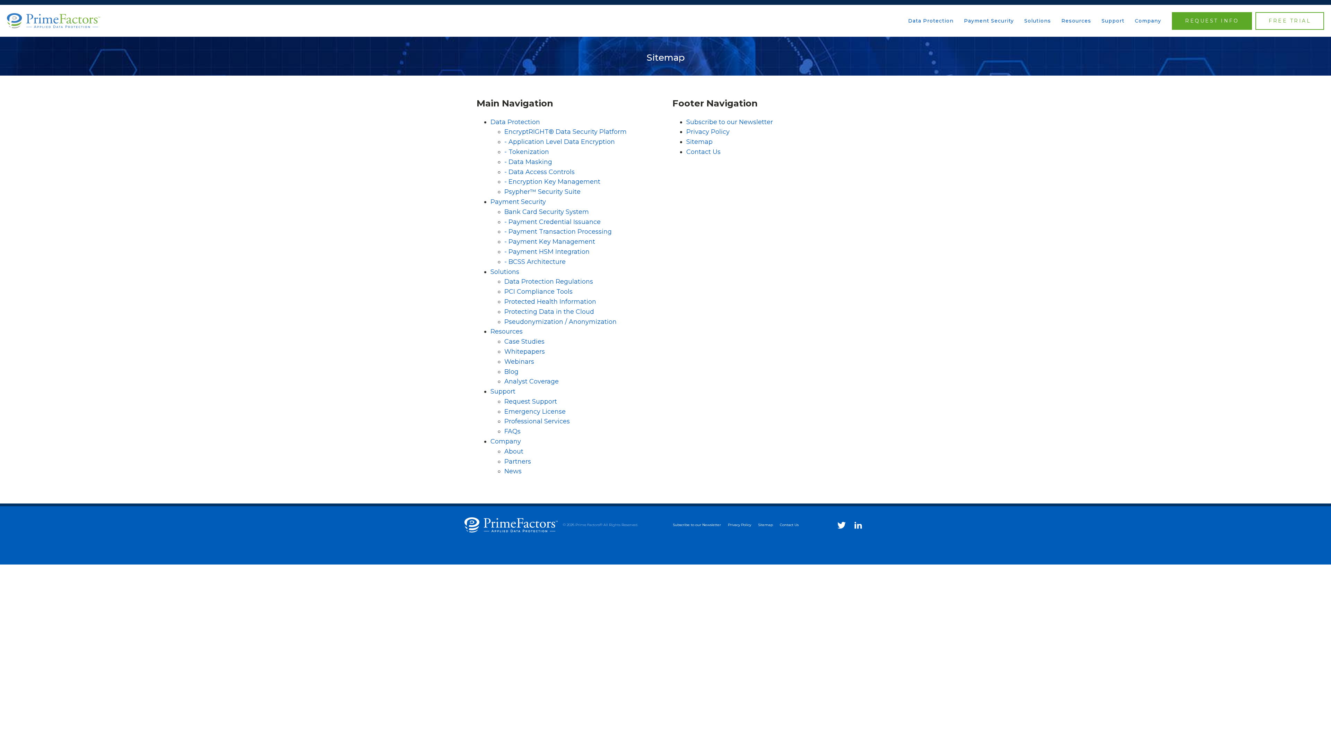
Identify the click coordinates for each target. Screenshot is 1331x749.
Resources (1076, 21)
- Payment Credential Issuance (552, 222)
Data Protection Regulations (548, 281)
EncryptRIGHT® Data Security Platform (565, 132)
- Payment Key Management (549, 242)
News (513, 471)
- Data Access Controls (539, 172)
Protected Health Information (550, 301)
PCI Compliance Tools (538, 291)
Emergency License (535, 411)
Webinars (519, 361)
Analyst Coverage (531, 381)
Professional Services (537, 421)
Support (1113, 21)
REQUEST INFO (1212, 21)
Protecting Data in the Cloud (549, 312)
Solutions (1037, 21)
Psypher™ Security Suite (542, 192)
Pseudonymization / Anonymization (560, 322)
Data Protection (931, 21)
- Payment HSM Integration (547, 252)
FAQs (512, 431)
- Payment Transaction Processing (558, 231)
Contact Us (703, 152)
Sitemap (699, 142)
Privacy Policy (708, 132)
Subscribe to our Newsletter (729, 122)
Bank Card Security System (546, 212)
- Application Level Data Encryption (559, 142)
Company (1148, 21)
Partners (517, 461)
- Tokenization (526, 152)
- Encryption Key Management (552, 182)
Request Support (530, 401)
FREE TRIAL (1290, 21)
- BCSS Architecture (535, 262)
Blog (511, 372)
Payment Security (989, 21)
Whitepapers (524, 351)
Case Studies (524, 341)
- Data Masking (528, 162)
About (513, 451)
